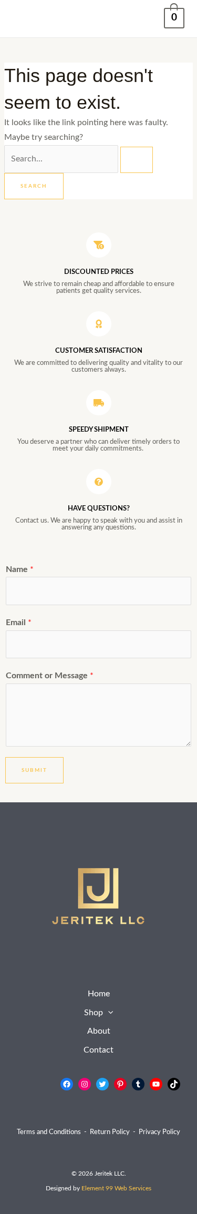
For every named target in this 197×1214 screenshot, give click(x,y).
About (98, 1031)
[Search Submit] (136, 160)
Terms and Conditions (49, 1132)
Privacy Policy (159, 1132)
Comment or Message (50, 676)
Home (99, 994)
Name (20, 570)
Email (19, 623)
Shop (93, 1013)
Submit (34, 770)
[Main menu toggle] (24, 18)
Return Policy (110, 1132)
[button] (108, 1013)
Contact (98, 1050)
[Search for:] (78, 159)
